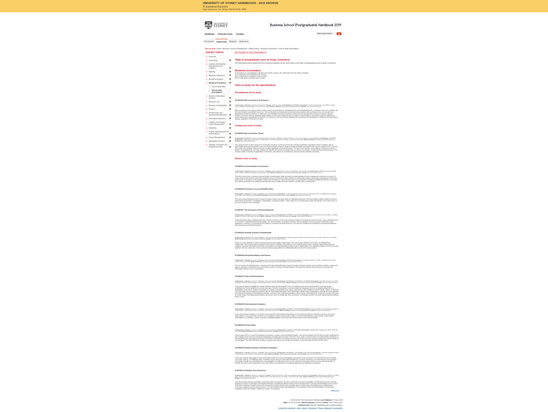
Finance (212, 109)
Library (304, 408)
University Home (225, 34)
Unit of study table (218, 87)
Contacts (240, 34)
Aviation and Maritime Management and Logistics (217, 66)
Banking (212, 72)
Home (219, 49)
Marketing (212, 128)
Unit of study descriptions (217, 91)
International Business (217, 119)
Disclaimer (312, 408)
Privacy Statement (325, 408)
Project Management (217, 137)
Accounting (213, 60)
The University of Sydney (219, 25)
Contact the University (286, 408)
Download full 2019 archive (217, 6)
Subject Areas (254, 49)
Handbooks (209, 34)
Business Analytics (216, 79)
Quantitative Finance (217, 141)
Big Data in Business (217, 75)
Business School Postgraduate (235, 49)
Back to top (335, 390)
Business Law (214, 102)
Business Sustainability (218, 105)
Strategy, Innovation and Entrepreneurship (218, 146)
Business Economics (269, 49)
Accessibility (338, 408)
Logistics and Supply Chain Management (217, 123)
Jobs (298, 408)
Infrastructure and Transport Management (218, 114)
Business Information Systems (217, 97)
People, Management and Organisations (219, 133)
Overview (212, 57)
